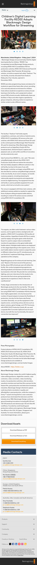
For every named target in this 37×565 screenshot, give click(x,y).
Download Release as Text (18, 436)
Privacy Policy (20, 555)
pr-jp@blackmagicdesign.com (12, 465)
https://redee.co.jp (17, 367)
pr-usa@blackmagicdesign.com (13, 505)
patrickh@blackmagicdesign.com (13, 492)
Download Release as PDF (18, 430)
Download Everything (18, 441)
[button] (14, 51)
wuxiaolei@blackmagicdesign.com (14, 478)
